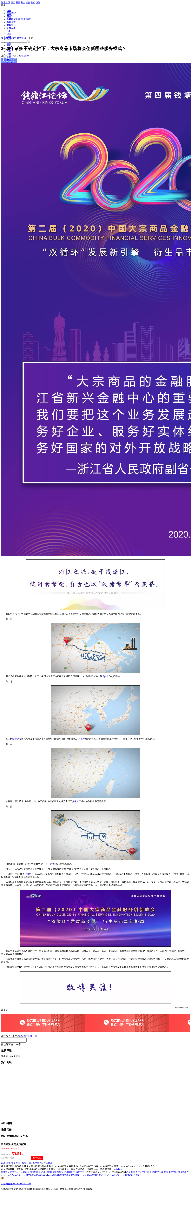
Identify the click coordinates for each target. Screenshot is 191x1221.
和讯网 (4, 38)
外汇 (33, 2)
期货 (28, 2)
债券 (38, 2)
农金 (9, 60)
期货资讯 (21, 38)
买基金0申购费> (23, 19)
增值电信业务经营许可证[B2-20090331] (65, 1172)
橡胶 (76, 801)
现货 (9, 54)
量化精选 (11, 25)
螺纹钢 (15, 739)
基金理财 (11, 19)
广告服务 (47, 1163)
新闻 (13, 2)
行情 (9, 33)
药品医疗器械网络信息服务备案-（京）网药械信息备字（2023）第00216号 (85, 1175)
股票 (18, 2)
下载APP (11, 28)
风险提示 (118, 1169)
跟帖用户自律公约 (28, 1036)
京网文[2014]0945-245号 (35, 1175)
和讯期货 (24, 56)
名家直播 (11, 22)
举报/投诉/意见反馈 (10, 1163)
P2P (8, 31)
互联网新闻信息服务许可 (33, 1172)
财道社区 (11, 16)
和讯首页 (5, 2)
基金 (23, 2)
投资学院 (11, 13)
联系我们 (26, 1163)
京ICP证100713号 (10, 1172)
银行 (9, 10)
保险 (82, 739)
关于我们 (37, 1163)
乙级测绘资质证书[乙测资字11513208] (144, 1172)
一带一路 (47, 864)
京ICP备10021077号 (131, 1175)
